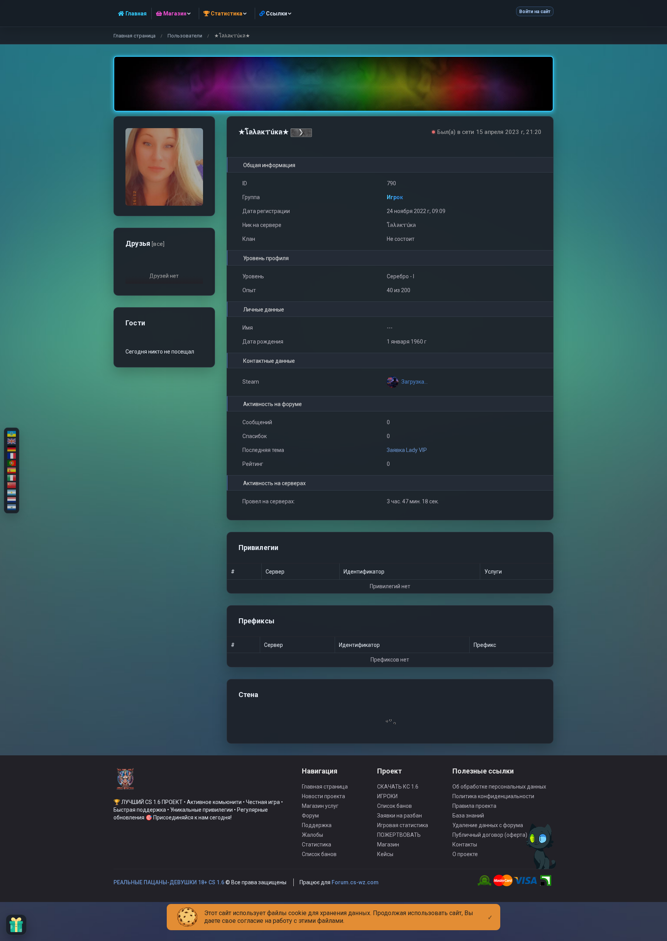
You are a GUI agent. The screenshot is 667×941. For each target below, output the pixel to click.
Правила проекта (474, 806)
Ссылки (276, 13)
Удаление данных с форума (487, 825)
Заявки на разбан (399, 815)
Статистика (316, 844)
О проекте (465, 854)
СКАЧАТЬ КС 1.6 (397, 787)
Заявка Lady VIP (407, 450)
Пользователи (185, 36)
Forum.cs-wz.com (355, 882)
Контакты (464, 844)
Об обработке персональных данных (499, 787)
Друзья (144, 243)
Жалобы (312, 835)
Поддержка (317, 825)
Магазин (388, 844)
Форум (310, 815)
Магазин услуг (320, 806)
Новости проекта (323, 796)
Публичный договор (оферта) (489, 835)
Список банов (319, 854)
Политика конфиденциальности (493, 796)
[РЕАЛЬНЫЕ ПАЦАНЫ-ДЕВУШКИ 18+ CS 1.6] (125, 782)
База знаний (468, 815)
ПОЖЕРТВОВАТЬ (399, 835)
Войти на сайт (534, 11)
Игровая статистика (402, 825)
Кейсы (385, 854)
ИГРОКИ (387, 796)
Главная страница (134, 36)
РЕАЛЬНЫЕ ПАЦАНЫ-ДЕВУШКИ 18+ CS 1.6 (168, 882)
